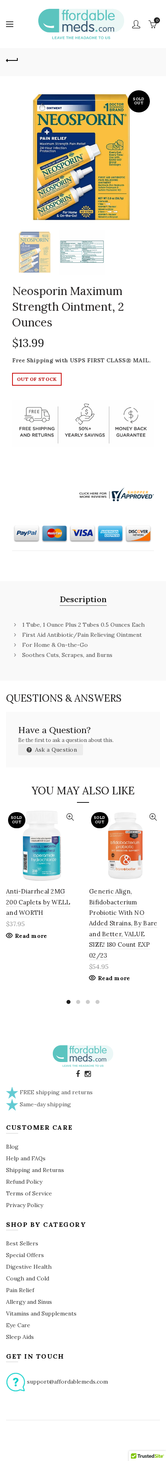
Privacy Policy (24, 1205)
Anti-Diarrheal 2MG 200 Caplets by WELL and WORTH (38, 902)
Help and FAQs (26, 1158)
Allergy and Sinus (29, 1301)
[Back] (12, 59)
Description (83, 599)
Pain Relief (20, 1290)
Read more (31, 935)
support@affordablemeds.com (67, 1381)
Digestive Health (29, 1266)
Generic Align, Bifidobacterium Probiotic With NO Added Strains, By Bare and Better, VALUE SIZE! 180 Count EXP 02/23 (123, 923)
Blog (12, 1146)
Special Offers (25, 1255)
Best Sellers (22, 1243)
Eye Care (18, 1325)
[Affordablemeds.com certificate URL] (115, 493)
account (136, 24)
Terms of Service (29, 1193)
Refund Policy (24, 1181)
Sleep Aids (20, 1336)
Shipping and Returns (35, 1170)
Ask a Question (55, 749)
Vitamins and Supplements (41, 1313)
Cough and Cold (27, 1278)
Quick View (70, 817)
